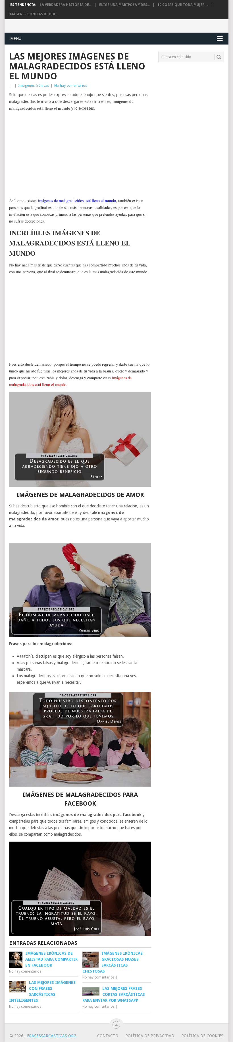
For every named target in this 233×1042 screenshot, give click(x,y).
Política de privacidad (149, 1035)
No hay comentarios (70, 85)
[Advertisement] (80, 154)
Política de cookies (202, 1035)
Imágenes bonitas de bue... (33, 14)
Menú (15, 38)
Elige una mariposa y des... (124, 5)
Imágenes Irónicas (33, 85)
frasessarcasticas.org (51, 1035)
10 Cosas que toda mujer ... (182, 5)
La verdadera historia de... (65, 5)
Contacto (107, 1035)
